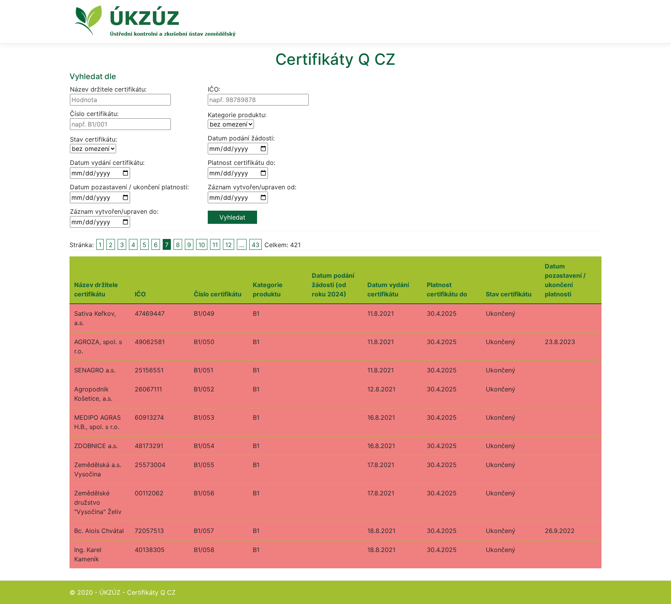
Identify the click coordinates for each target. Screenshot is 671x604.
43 (255, 245)
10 (201, 245)
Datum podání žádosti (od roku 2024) (333, 285)
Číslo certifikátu (218, 294)
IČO (140, 294)
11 (215, 245)
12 (228, 245)
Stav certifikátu (509, 294)
